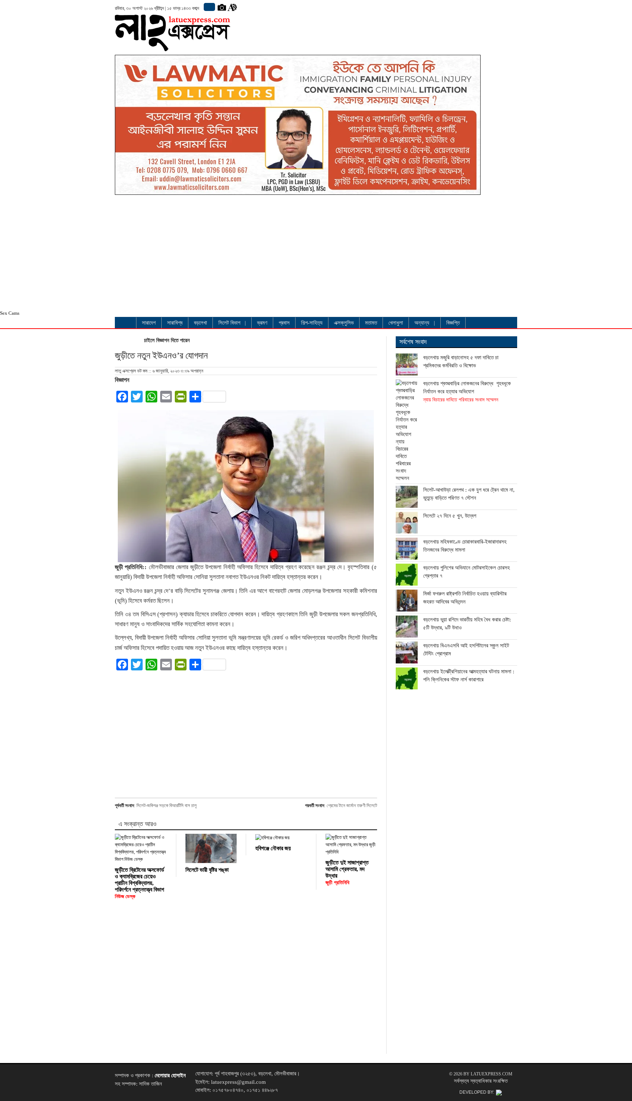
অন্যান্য (421, 323)
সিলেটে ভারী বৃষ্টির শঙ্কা (207, 870)
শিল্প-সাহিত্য (312, 323)
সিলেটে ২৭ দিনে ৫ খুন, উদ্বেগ (449, 516)
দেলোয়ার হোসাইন (170, 1075)
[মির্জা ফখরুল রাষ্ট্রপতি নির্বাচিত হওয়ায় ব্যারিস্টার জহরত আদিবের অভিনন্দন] (407, 601)
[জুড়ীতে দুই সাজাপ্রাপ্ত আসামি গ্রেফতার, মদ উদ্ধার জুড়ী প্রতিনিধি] (351, 845)
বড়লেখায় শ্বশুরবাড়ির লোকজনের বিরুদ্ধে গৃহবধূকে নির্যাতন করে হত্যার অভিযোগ (467, 391)
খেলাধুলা (395, 323)
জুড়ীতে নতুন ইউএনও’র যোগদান (161, 355)
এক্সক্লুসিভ (344, 323)
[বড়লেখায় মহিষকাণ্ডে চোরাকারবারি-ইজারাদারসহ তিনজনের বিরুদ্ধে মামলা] (407, 549)
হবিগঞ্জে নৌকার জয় (273, 848)
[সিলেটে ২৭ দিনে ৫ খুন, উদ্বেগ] (407, 523)
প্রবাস (284, 323)
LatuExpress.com (491, 1074)
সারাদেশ (149, 323)
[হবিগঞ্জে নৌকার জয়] (281, 837)
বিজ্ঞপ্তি (453, 323)
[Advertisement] (298, 254)
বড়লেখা (200, 323)
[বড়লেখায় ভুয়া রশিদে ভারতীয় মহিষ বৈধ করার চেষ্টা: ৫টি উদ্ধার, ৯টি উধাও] (407, 626)
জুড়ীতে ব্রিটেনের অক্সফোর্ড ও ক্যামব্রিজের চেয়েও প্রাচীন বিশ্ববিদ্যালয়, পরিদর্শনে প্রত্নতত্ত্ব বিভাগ (139, 883)
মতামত (371, 323)
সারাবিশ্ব (175, 323)
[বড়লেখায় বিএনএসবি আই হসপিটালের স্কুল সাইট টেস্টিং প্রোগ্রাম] (407, 652)
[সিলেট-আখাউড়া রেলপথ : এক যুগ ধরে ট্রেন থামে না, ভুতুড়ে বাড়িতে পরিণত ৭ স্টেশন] (407, 497)
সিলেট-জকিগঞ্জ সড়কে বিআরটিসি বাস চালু (166, 805)
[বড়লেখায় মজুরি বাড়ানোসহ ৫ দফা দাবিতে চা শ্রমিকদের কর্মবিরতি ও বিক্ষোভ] (407, 364)
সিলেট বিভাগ (229, 323)
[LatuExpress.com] (172, 45)
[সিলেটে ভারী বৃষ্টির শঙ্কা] (211, 848)
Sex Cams (9, 313)
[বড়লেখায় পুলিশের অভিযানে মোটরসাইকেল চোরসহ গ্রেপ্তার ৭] (407, 575)
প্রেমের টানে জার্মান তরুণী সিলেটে (352, 805)
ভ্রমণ (262, 323)
